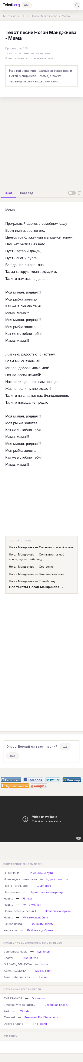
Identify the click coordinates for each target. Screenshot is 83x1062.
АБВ (26, 5)
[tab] (8, 192)
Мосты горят (44, 970)
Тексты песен (12, 16)
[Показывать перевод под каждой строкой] (75, 193)
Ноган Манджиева (44, 16)
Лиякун (28, 898)
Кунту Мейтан (32, 904)
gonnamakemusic (15, 951)
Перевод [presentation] (26, 192)
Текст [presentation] (8, 192)
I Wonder (25, 1011)
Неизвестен (12, 892)
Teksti (11, 5)
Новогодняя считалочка (20, 879)
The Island (40, 1023)
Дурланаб (44, 885)
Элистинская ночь (51, 574)
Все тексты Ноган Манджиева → (36, 587)
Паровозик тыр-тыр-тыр (46, 892)
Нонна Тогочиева (16, 885)
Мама (66, 16)
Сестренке (46, 566)
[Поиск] (77, 5)
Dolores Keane (13, 1023)
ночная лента (13, 923)
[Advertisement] (41, 142)
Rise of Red (30, 958)
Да (65, 746)
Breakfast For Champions (41, 1017)
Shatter (8, 958)
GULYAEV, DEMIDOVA (18, 964)
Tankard (9, 1017)
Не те (43, 977)
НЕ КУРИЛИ (11, 873)
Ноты (45, 964)
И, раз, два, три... (58, 879)
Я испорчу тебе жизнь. (19, 1004)
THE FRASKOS (13, 998)
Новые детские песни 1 (20, 911)
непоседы (10, 930)
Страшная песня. (56, 1004)
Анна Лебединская (17, 977)
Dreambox (39, 998)
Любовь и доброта (40, 930)
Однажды (43, 951)
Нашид (8, 898)
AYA (6, 1011)
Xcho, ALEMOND (15, 970)
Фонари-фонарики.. (58, 911)
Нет (13, 756)
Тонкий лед (47, 581)
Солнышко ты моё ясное (56, 547)
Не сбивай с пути (41, 873)
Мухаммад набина (35, 917)
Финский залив (42, 923)
